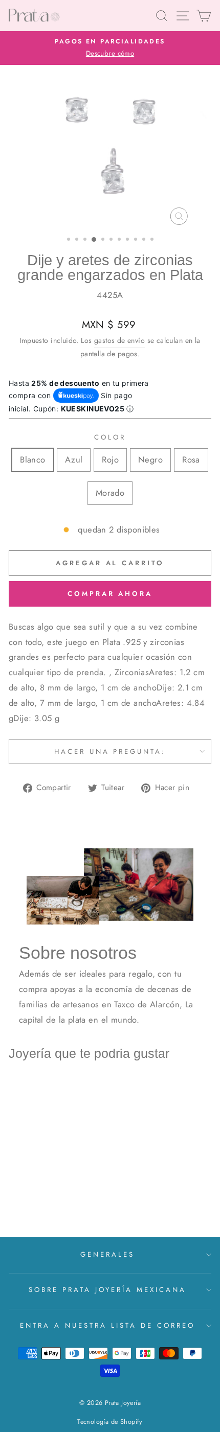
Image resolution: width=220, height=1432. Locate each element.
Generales (107, 1254)
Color (110, 437)
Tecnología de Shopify (110, 1421)
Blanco (32, 459)
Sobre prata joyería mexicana (107, 1290)
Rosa (191, 459)
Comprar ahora (110, 593)
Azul (74, 459)
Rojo (110, 459)
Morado (110, 493)
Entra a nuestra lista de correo (107, 1325)
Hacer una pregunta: (110, 751)
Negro (150, 459)
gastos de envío (119, 340)
